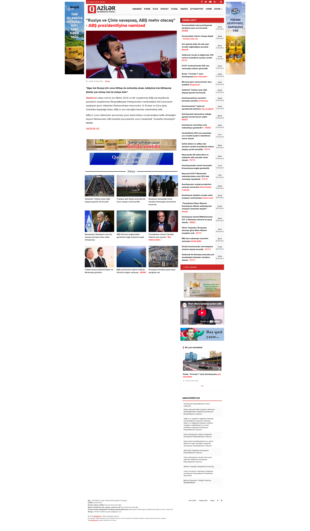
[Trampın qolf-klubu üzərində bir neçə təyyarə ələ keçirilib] (131, 186)
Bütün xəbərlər (191, 267)
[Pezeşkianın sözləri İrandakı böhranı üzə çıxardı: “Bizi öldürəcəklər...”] (163, 221)
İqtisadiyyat (196, 9)
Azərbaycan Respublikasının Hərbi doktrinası (197, 405)
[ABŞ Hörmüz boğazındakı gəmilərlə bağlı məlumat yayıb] (131, 221)
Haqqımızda (203, 500)
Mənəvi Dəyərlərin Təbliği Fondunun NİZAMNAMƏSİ (197, 481)
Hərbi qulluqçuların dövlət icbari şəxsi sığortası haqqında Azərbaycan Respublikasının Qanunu (198, 460)
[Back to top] (303, 524)
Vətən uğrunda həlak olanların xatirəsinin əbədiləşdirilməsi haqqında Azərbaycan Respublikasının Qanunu (199, 412)
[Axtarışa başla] (221, 2)
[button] (218, 369)
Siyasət (164, 9)
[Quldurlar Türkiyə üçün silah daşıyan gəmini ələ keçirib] (99, 186)
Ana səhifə (192, 500)
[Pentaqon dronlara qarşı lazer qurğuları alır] (163, 256)
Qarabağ (137, 9)
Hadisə (184, 9)
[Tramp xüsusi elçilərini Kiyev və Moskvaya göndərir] (99, 256)
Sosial (174, 9)
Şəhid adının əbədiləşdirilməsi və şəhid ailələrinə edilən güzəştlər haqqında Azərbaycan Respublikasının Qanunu (198, 443)
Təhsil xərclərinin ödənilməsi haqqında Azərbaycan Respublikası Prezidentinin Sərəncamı (198, 473)
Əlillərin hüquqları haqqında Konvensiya (199, 466)
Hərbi (209, 9)
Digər (217, 9)
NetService (94, 520)
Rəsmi (147, 9)
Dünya (107, 81)
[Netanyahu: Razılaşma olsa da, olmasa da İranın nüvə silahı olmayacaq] (99, 221)
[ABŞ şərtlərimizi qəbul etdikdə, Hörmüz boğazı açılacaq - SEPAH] (131, 256)
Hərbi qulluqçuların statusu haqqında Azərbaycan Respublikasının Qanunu (198, 435)
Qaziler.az (91, 98)
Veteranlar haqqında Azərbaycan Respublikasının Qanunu (196, 452)
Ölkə (155, 9)
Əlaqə (212, 500)
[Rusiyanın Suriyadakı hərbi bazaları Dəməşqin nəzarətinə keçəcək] (163, 186)
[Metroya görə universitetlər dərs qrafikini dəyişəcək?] (202, 361)
